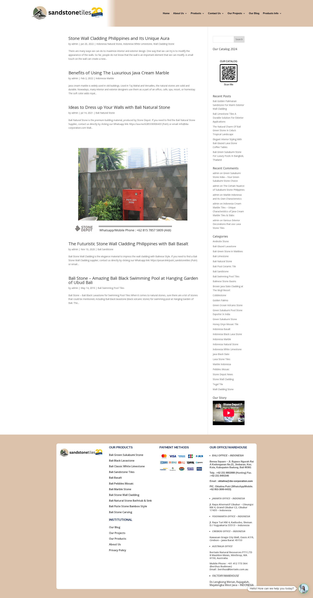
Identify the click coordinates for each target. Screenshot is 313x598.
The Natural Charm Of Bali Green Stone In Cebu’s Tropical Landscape (227, 130)
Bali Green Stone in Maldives (228, 251)
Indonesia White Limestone (137, 43)
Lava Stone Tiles (221, 359)
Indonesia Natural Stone (109, 43)
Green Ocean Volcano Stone (228, 305)
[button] (303, 588)
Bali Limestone (221, 256)
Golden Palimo (220, 300)
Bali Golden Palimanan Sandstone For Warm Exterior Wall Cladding (228, 105)
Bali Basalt (115, 477)
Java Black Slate (221, 354)
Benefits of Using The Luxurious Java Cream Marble (118, 73)
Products (196, 13)
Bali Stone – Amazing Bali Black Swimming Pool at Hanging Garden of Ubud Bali (133, 280)
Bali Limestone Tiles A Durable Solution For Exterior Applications (228, 117)
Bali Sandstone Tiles (121, 472)
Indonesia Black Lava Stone (227, 334)
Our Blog (254, 13)
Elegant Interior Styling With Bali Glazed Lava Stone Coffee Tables (227, 143)
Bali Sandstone (105, 249)
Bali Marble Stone (120, 489)
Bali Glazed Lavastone (224, 246)
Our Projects (235, 13)
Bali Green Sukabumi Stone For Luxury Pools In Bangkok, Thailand (228, 155)
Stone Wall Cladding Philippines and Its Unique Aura (118, 38)
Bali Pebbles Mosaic (121, 483)
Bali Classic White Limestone (127, 466)
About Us (178, 13)
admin (75, 43)
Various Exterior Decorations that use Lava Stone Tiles (227, 224)
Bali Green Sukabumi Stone (126, 455)
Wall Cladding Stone (163, 43)
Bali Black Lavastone (121, 460)
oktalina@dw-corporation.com (235, 481)
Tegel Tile (218, 384)
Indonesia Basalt (221, 329)
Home (166, 13)
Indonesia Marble (105, 78)
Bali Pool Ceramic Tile (224, 266)
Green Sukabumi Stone (225, 319)
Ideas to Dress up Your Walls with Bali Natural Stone (119, 107)
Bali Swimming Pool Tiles (111, 287)
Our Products (117, 538)
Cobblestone (219, 295)
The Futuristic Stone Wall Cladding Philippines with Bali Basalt (128, 244)
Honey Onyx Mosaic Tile (225, 324)
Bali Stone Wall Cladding (124, 495)
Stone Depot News (223, 374)
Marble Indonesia (222, 364)
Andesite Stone (221, 241)
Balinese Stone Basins (224, 281)
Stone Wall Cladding (223, 379)
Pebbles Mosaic (221, 369)
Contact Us (214, 13)
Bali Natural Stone (105, 112)
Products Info (270, 13)
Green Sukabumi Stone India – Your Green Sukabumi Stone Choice (227, 177)
